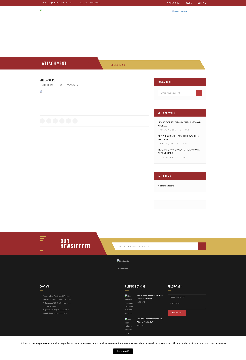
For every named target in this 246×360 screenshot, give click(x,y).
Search (199, 93)
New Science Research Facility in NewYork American (179, 124)
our (64, 241)
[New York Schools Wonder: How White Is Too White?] (129, 331)
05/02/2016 (72, 85)
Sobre (189, 3)
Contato (202, 3)
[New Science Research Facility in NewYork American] (129, 304)
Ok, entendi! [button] (123, 351)
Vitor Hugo (48, 85)
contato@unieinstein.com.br (57, 3)
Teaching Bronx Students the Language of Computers (179, 151)
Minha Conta (173, 3)
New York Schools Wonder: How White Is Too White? (178, 138)
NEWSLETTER (73, 246)
